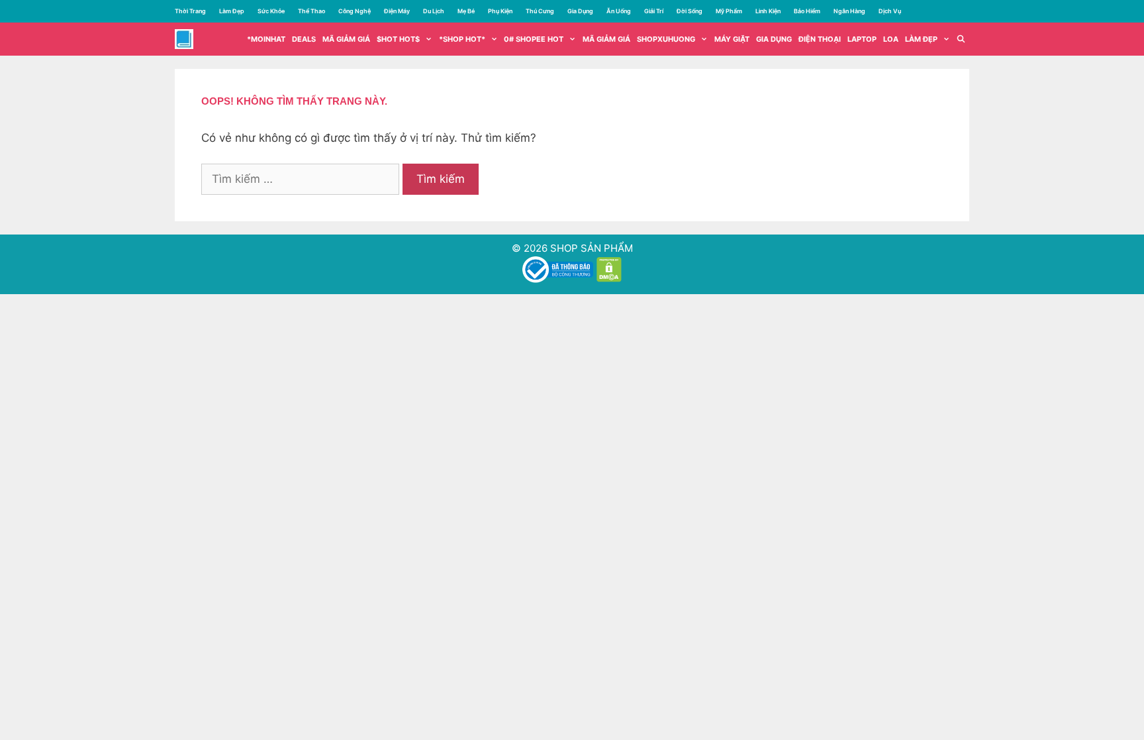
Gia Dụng (580, 11)
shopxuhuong (666, 39)
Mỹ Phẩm (729, 11)
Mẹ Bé (466, 11)
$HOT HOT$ (398, 39)
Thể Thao (311, 11)
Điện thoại (819, 39)
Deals (304, 39)
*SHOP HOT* (462, 39)
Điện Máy (397, 11)
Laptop (862, 39)
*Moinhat (266, 39)
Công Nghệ (354, 11)
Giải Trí (653, 11)
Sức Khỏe (271, 11)
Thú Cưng (540, 11)
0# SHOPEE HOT (533, 39)
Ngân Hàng (849, 11)
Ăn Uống (618, 11)
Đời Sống (689, 11)
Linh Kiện (768, 11)
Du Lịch (433, 11)
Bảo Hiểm (807, 11)
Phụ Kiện (500, 11)
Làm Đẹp (231, 11)
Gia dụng (774, 39)
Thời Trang (190, 11)
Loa (890, 39)
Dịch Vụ (890, 11)
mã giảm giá (346, 39)
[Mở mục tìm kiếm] (961, 39)
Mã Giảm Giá (606, 39)
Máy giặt (731, 39)
